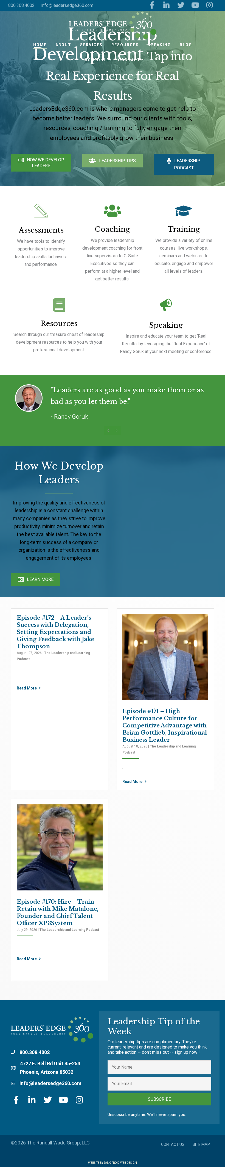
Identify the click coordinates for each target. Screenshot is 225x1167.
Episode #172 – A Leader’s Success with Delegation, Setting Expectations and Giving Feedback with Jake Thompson (55, 632)
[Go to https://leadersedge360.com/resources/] (59, 327)
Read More (27, 688)
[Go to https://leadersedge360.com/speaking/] (166, 327)
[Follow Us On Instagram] (209, 5)
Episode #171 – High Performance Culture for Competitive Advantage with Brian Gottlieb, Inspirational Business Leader (164, 725)
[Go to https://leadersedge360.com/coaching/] (112, 244)
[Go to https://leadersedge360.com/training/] (184, 240)
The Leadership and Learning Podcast (69, 930)
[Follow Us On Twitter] (180, 5)
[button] (41, 163)
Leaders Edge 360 (112, 25)
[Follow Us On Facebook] (152, 5)
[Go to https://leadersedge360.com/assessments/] (41, 236)
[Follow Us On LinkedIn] (166, 5)
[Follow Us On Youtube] (195, 5)
